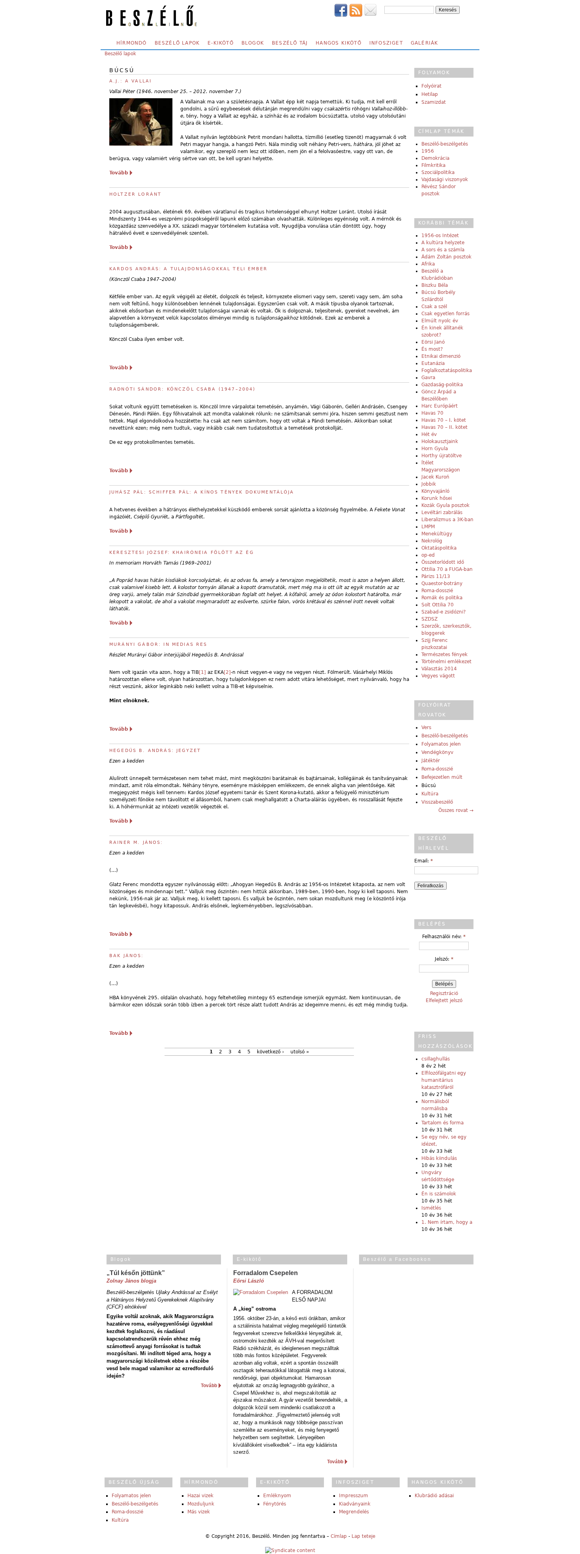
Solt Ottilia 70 (437, 605)
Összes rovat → (455, 810)
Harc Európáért (439, 406)
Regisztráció (444, 993)
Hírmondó (131, 43)
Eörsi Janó (433, 342)
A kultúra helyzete (442, 242)
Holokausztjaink (439, 441)
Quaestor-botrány (441, 583)
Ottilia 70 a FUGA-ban (447, 569)
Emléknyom (277, 1495)
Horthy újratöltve (441, 455)
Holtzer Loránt (135, 194)
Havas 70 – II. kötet (444, 427)
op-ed (428, 555)
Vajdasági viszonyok (444, 179)
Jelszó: (444, 959)
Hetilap (429, 94)
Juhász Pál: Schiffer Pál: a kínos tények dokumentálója (201, 492)
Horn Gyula (434, 448)
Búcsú (428, 785)
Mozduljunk (200, 1504)
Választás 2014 (439, 668)
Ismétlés (431, 1208)
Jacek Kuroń (435, 477)
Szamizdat (433, 102)
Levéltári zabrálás (441, 512)
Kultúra (429, 794)
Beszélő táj (290, 43)
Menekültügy (436, 534)
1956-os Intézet (440, 235)
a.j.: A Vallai (130, 81)
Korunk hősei (436, 498)
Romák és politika (441, 597)
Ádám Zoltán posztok (446, 257)
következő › (270, 1052)
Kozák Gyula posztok (445, 505)
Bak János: (126, 955)
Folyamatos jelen (441, 744)
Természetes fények (444, 654)
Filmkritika (433, 165)
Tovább (118, 173)
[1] (202, 672)
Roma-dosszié (437, 590)
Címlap (339, 1536)
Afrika (428, 264)
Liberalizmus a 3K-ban (447, 519)
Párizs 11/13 (435, 576)
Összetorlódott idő (442, 562)
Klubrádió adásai (434, 1495)
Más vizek (198, 1512)
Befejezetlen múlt (441, 777)
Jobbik (428, 484)
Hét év (429, 434)
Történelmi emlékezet (446, 661)
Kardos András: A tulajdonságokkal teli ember (188, 268)
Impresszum (353, 1495)
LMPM (428, 526)
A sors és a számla (442, 249)
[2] (227, 672)
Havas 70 (432, 413)
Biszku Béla (434, 285)
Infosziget (386, 43)
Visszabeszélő (437, 802)
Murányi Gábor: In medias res (158, 644)
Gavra (428, 377)
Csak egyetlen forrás (445, 313)
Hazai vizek (200, 1495)
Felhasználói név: (444, 936)
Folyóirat (431, 86)
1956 (427, 151)
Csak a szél (434, 306)
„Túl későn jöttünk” (136, 1273)
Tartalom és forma (442, 1123)
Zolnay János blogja (131, 1281)
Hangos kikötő (338, 43)
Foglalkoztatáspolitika (446, 370)
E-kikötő (221, 43)
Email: (423, 861)
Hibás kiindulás (439, 1158)
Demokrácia (435, 158)
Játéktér (430, 760)
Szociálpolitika (438, 172)
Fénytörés (274, 1504)
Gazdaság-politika (442, 384)
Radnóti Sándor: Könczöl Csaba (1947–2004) (182, 389)
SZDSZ (429, 619)
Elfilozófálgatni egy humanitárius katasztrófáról (443, 1080)
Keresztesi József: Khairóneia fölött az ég (181, 552)
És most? (432, 349)
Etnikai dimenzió (440, 356)
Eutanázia (433, 363)
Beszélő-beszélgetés (444, 144)
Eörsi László (248, 1281)
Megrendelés (354, 1512)
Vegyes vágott (438, 676)
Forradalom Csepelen (265, 1273)
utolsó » (299, 1052)
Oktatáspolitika (439, 548)
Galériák (424, 43)
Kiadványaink (354, 1504)
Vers (426, 727)
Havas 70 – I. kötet (443, 420)
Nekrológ (431, 541)
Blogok (252, 43)
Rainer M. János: (136, 842)
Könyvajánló (435, 491)
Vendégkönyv (437, 752)
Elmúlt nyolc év (439, 321)
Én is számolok (438, 1194)
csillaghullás (435, 1059)
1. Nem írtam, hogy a (446, 1222)
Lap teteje (363, 1536)
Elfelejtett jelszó (444, 1000)
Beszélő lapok (177, 43)
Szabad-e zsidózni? (443, 612)
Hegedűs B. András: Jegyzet (155, 750)
